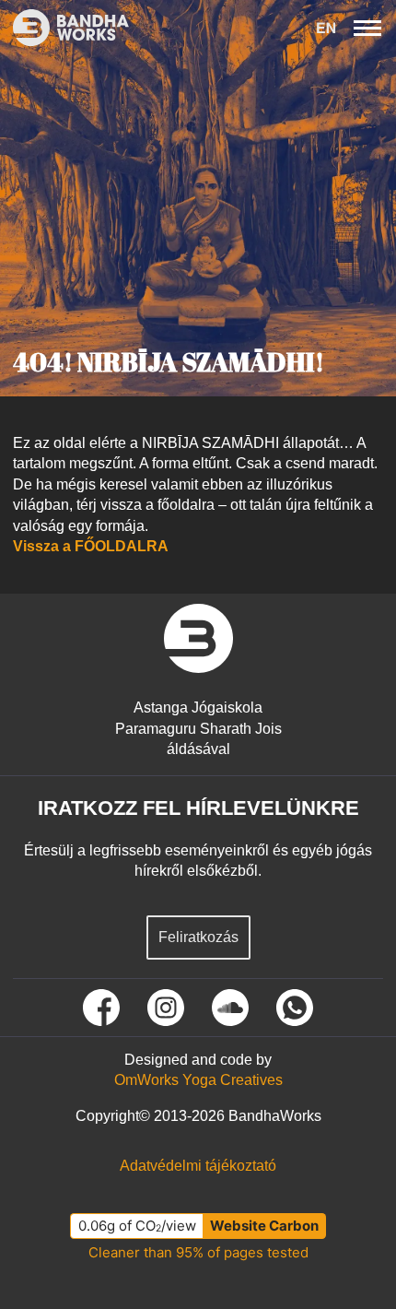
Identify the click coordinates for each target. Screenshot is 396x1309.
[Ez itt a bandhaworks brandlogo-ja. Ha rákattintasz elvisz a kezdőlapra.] (64, 27)
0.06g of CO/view (137, 1225)
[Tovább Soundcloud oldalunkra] (230, 1007)
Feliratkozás (198, 937)
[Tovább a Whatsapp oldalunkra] (294, 1007)
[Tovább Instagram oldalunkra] (165, 1007)
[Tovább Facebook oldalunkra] (101, 1007)
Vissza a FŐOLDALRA (91, 546)
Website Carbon (264, 1225)
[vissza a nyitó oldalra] (198, 638)
